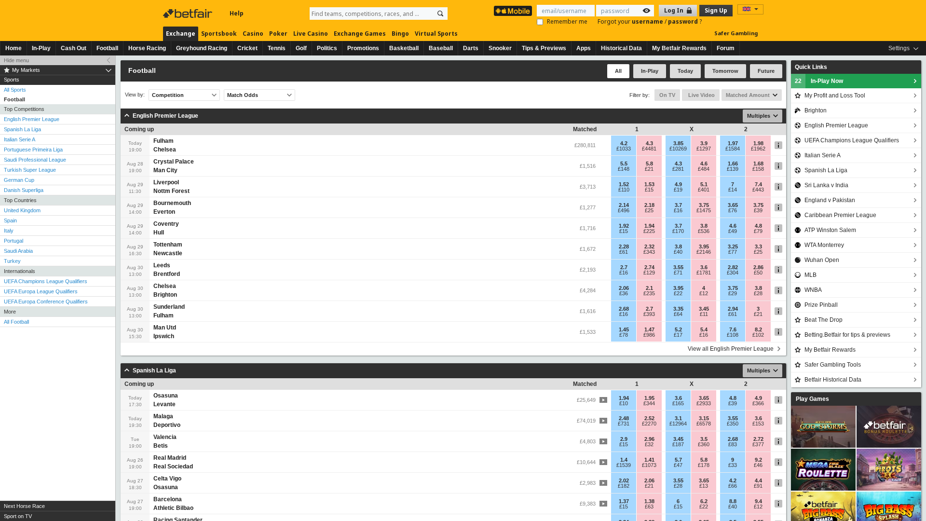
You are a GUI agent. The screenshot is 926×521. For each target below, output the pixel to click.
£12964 (678, 423)
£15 (649, 189)
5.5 (623, 163)
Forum (726, 48)
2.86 (758, 267)
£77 (732, 251)
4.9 (678, 184)
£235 (649, 293)
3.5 (704, 439)
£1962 (758, 148)
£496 (623, 210)
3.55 (678, 267)
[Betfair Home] (188, 13)
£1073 (649, 465)
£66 (732, 485)
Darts (470, 48)
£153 (758, 423)
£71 (678, 272)
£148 (623, 168)
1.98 (758, 143)
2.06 (624, 288)
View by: (135, 94)
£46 (758, 465)
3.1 (678, 418)
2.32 (649, 246)
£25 (649, 210)
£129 (649, 272)
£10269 (678, 148)
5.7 (678, 459)
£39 (758, 210)
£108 (732, 334)
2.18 (649, 205)
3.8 (704, 225)
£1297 (703, 148)
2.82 (733, 267)
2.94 (733, 308)
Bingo (400, 33)
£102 (758, 334)
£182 (623, 485)
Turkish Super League (30, 170)
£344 (649, 403)
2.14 (624, 205)
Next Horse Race (24, 506)
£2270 (649, 423)
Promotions (363, 48)
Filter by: (639, 95)
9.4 (758, 501)
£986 (649, 334)
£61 (623, 251)
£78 (623, 334)
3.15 (704, 418)
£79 (758, 231)
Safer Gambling (736, 33)
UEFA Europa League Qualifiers (41, 291)
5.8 (649, 163)
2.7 (623, 267)
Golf (301, 48)
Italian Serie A (19, 139)
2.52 (649, 418)
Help (237, 13)
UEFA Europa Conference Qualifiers (46, 301)
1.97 (733, 143)
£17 (678, 334)
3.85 (678, 143)
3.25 (733, 246)
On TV (667, 95)
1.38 (649, 501)
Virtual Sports (436, 33)
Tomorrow (725, 71)
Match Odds (242, 95)
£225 (649, 231)
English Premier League (31, 119)
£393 (649, 314)
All (618, 71)
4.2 (623, 143)
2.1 (649, 288)
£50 (758, 272)
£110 (623, 189)
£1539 (623, 465)
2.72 (758, 439)
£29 (732, 293)
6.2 (704, 501)
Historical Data (621, 48)
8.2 (758, 329)
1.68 (758, 163)
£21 (649, 168)
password (683, 21)
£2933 (703, 403)
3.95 (704, 246)
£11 (704, 314)
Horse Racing (147, 48)
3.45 (704, 308)
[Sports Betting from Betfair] (513, 11)
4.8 (758, 225)
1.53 (649, 184)
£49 (732, 231)
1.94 (649, 225)
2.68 (624, 308)
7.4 (758, 184)
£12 (703, 293)
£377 (758, 444)
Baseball (441, 48)
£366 (758, 403)
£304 (732, 272)
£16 (678, 210)
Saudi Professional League (35, 160)
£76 (732, 210)
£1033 (623, 148)
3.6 (704, 267)
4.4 (758, 480)
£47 (678, 465)
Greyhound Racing (201, 48)
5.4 (704, 329)
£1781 (703, 272)
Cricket (247, 48)
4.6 (704, 163)
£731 (623, 423)
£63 (649, 506)
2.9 (623, 439)
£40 (678, 251)
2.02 (624, 480)
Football (107, 48)
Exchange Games (360, 33)
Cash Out (73, 48)
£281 (678, 168)
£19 (678, 189)
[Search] (440, 13)
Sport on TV (18, 516)
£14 (732, 189)
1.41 (649, 459)
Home (13, 48)
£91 (758, 485)
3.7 (678, 205)
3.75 (704, 205)
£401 (703, 189)
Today (685, 71)
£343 (649, 251)
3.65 (733, 205)
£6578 (703, 423)
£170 (678, 231)
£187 (678, 444)
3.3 (758, 246)
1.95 (649, 398)
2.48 (624, 418)
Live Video (701, 95)
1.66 (733, 163)
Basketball (404, 48)
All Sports (15, 90)
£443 (758, 189)
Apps (583, 48)
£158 (758, 168)
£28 (758, 293)
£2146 (703, 251)
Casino (253, 33)
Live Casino (310, 33)
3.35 (678, 308)
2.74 (649, 267)
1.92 (624, 225)
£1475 (703, 210)
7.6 (732, 329)
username (648, 21)
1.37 (624, 501)
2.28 (624, 246)
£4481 (649, 148)
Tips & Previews (544, 48)
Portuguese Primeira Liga (33, 149)
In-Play (41, 48)
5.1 (704, 184)
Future (766, 71)
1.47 (649, 329)
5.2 (678, 329)
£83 (732, 444)
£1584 (732, 148)
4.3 (649, 143)
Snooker (500, 48)
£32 (649, 444)
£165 (678, 403)
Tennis (277, 48)
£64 (678, 314)
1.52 (624, 184)
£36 (623, 293)
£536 (703, 231)
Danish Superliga (23, 190)
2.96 (649, 439)
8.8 (732, 501)
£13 (703, 485)
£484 (703, 168)
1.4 (623, 459)
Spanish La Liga (22, 129)
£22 (678, 293)
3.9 (704, 143)
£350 (732, 423)
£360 (703, 444)
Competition (168, 95)
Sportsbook (219, 33)
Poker (278, 33)
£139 (732, 168)
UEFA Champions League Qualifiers (45, 281)
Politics (327, 48)
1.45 (624, 329)
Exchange (180, 33)
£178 (703, 465)
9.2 (758, 459)
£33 (732, 465)
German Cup (19, 180)
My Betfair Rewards (679, 48)
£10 (623, 403)
